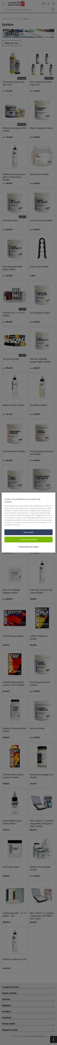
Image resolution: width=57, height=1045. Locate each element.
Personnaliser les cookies (28, 547)
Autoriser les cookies (28, 539)
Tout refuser (28, 532)
